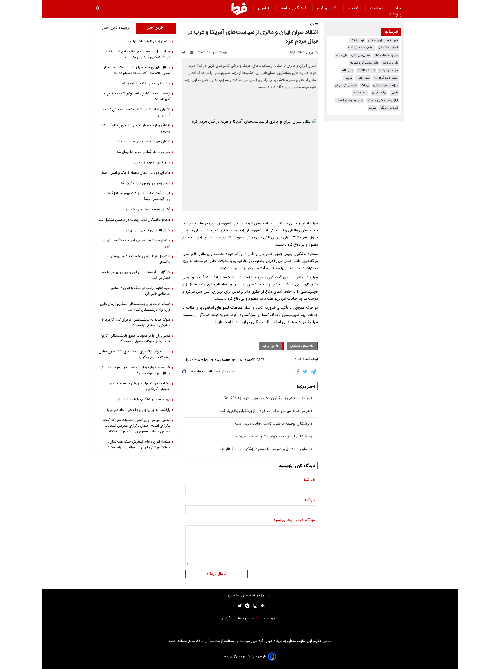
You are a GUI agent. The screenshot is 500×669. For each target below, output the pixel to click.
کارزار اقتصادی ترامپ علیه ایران (148, 230)
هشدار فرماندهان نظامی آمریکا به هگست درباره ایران (136, 243)
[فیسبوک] (299, 372)
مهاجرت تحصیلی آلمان (361, 47)
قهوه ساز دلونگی (389, 107)
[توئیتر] (238, 605)
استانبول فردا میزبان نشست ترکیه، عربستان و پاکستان (138, 259)
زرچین (348, 77)
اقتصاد (354, 8)
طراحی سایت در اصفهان (349, 100)
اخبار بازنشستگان (388, 47)
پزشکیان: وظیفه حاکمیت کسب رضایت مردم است (272, 424)
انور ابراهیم (269, 346)
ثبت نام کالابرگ (366, 70)
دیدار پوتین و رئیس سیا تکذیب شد (145, 183)
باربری (394, 92)
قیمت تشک (357, 40)
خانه (397, 8)
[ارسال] (192, 52)
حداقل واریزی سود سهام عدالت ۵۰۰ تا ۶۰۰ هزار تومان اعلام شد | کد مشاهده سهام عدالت (137, 70)
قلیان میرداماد (390, 62)
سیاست (377, 8)
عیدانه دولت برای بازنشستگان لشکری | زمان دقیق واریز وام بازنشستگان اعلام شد (135, 307)
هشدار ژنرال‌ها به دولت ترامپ (149, 41)
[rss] (261, 605)
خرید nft (347, 70)
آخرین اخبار (155, 28)
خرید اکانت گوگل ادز (386, 77)
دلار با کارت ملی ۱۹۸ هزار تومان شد (145, 83)
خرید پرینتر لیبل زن (346, 85)
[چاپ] (185, 52)
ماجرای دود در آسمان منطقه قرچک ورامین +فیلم (135, 173)
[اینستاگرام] (254, 605)
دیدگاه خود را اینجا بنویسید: (293, 520)
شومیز (372, 107)
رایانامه (309, 500)
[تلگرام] (314, 372)
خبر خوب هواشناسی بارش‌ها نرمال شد (143, 152)
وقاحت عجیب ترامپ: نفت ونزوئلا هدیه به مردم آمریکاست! (137, 96)
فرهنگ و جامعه (294, 8)
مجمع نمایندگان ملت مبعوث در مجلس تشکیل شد (134, 220)
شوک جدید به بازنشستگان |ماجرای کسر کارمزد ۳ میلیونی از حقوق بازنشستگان (136, 323)
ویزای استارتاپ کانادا (386, 55)
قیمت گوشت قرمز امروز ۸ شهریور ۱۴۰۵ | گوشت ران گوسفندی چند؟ (137, 196)
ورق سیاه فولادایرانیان (385, 85)
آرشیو (225, 618)
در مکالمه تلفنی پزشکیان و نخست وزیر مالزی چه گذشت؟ (267, 398)
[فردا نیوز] (239, 8)
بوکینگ (365, 85)
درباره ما (269, 618)
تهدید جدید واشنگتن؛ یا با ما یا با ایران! (143, 399)
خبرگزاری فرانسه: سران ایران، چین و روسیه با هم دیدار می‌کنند (136, 275)
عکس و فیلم (328, 8)
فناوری (264, 8)
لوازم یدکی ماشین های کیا (382, 100)
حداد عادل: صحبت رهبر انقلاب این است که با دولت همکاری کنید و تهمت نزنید (138, 54)
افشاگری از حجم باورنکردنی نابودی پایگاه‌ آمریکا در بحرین (134, 128)
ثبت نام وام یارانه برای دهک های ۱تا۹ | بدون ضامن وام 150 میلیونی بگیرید (134, 354)
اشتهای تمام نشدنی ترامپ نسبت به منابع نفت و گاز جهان (136, 112)
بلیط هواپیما (360, 92)
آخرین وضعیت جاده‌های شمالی (148, 209)
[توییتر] (306, 372)
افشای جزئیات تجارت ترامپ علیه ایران (143, 141)
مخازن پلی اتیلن (360, 55)
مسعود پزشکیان (300, 346)
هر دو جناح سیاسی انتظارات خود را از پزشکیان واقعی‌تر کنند (265, 411)
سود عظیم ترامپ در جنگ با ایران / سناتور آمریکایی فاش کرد (140, 291)
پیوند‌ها (395, 14)
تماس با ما (246, 618)
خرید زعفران (363, 77)
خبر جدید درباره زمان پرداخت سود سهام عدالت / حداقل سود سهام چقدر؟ (135, 370)
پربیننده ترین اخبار (116, 28)
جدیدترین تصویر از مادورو (152, 162)
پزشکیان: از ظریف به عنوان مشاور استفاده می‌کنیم (272, 437)
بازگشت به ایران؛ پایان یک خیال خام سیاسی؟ (138, 410)
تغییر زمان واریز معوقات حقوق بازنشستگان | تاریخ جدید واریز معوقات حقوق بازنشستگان (135, 338)
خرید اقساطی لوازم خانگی (383, 40)
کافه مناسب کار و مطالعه (364, 62)
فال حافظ (341, 55)
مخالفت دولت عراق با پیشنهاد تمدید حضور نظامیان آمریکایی (140, 386)
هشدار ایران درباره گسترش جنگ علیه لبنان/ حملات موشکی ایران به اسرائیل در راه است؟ (139, 444)
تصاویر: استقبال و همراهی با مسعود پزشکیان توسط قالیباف (265, 449)
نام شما (309, 480)
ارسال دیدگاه (216, 574)
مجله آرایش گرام (388, 70)
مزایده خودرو (379, 92)
